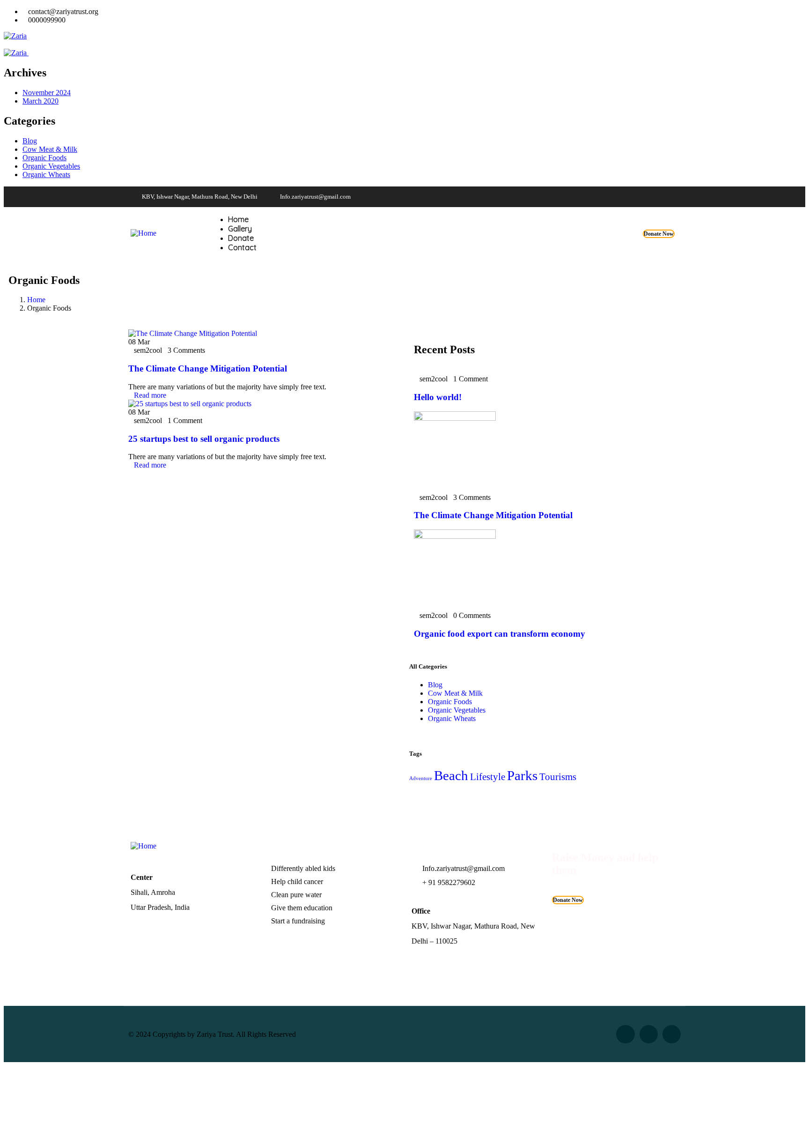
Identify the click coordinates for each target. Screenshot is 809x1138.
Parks (522, 775)
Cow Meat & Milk (49, 149)
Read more (150, 395)
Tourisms (557, 776)
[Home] (143, 233)
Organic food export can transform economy (499, 634)
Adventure (420, 778)
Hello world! (438, 397)
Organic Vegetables (51, 166)
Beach (451, 775)
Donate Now (659, 234)
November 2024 (46, 93)
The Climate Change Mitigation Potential (207, 368)
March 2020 (40, 101)
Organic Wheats (46, 175)
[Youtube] (633, 196)
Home (36, 300)
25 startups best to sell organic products (203, 439)
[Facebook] (615, 196)
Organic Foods (44, 158)
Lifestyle (487, 776)
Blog (29, 141)
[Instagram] (651, 196)
